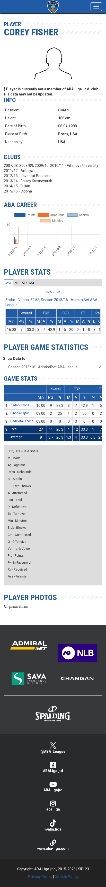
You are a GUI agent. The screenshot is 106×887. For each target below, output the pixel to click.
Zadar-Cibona (19, 405)
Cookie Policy (66, 877)
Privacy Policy (40, 877)
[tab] (8, 283)
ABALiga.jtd (53, 771)
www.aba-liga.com (53, 848)
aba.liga (53, 809)
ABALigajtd (53, 790)
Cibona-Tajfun (20, 413)
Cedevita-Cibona (21, 421)
